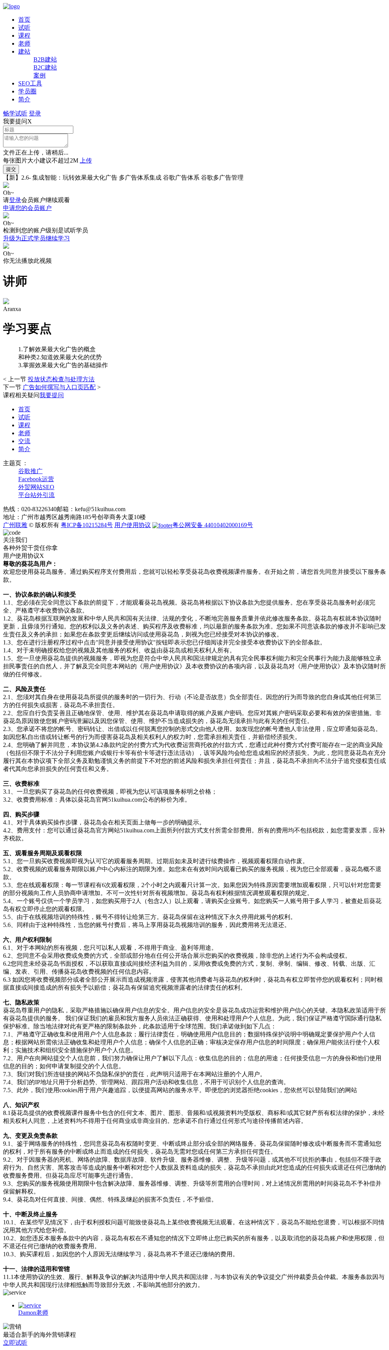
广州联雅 (15, 525)
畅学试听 (15, 113)
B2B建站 (45, 59)
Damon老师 (33, 1312)
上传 (86, 160)
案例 (39, 75)
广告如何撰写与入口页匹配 (59, 387)
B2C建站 (45, 67)
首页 (24, 19)
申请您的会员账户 (27, 208)
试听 (24, 27)
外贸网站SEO (36, 487)
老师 (24, 43)
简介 (24, 99)
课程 (24, 35)
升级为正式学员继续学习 (36, 238)
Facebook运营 (36, 479)
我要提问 (52, 395)
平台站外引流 (36, 495)
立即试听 (15, 1342)
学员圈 (27, 91)
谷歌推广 (30, 471)
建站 (24, 51)
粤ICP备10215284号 (87, 525)
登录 (35, 113)
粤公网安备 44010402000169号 (212, 525)
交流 (24, 441)
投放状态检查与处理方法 (61, 379)
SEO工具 (30, 83)
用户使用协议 (132, 525)
